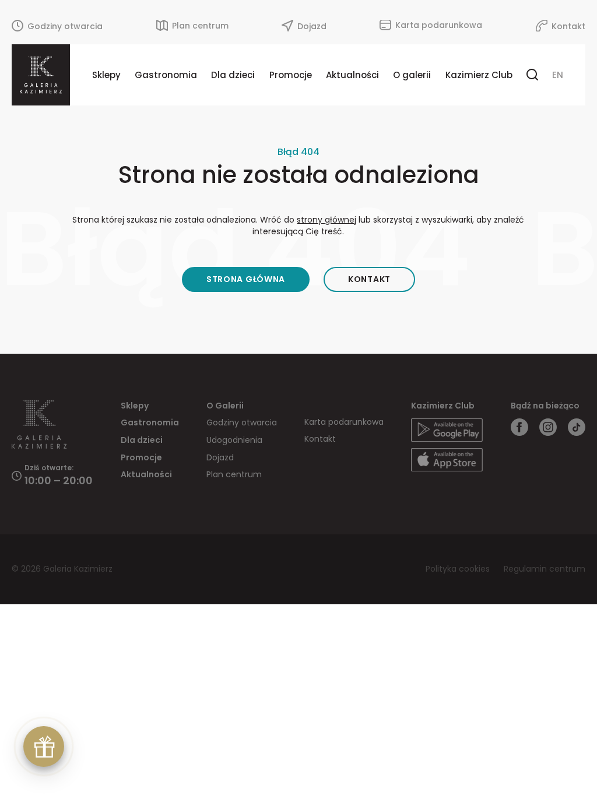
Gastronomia (166, 75)
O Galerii (225, 405)
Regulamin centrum (544, 569)
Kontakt (369, 279)
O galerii (412, 75)
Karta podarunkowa (344, 422)
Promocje (290, 75)
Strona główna (245, 279)
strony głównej (326, 220)
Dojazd (220, 457)
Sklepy (106, 75)
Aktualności (352, 75)
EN (557, 75)
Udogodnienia (234, 440)
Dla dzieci (233, 75)
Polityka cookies (459, 569)
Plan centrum (234, 474)
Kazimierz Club (478, 75)
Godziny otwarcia (241, 422)
